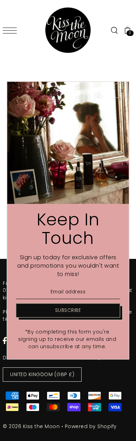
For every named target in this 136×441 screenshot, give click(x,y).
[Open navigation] (11, 30)
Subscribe (68, 310)
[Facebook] (5, 340)
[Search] (114, 30)
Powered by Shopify (91, 426)
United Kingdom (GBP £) (42, 374)
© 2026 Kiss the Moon (31, 426)
